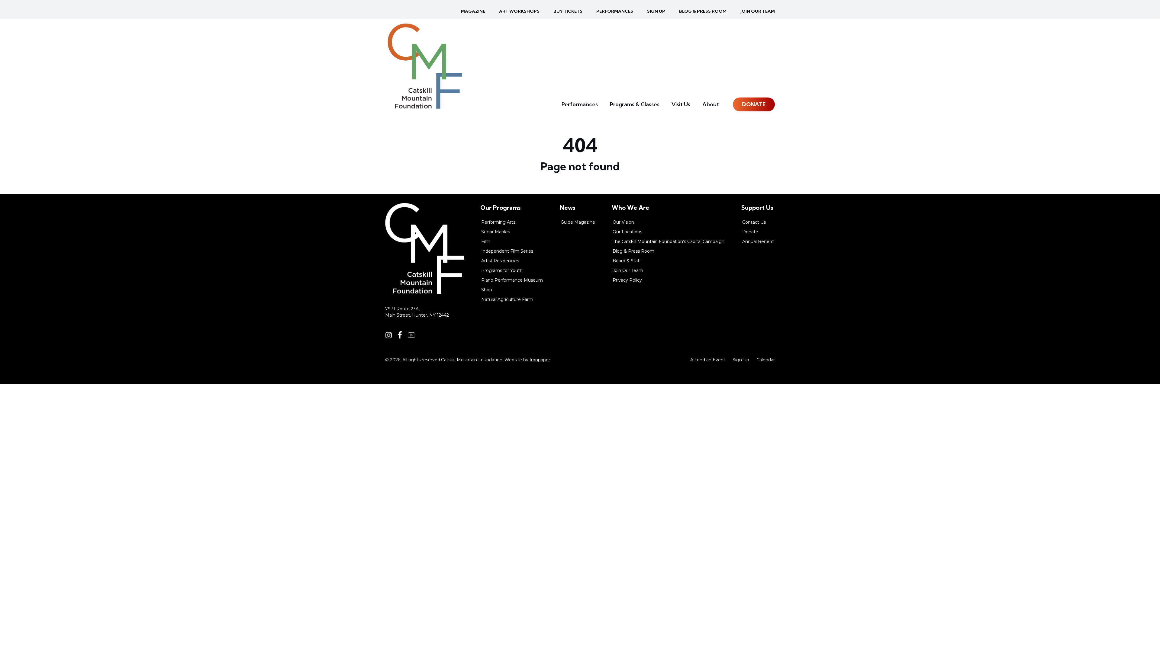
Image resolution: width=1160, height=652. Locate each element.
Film (485, 241)
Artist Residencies (500, 261)
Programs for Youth (502, 270)
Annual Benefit (758, 241)
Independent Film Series (507, 251)
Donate (754, 104)
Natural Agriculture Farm (507, 299)
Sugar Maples (495, 232)
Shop (486, 289)
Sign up (656, 11)
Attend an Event (707, 360)
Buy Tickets (567, 11)
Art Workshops (519, 11)
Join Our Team (757, 11)
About (710, 104)
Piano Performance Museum (512, 280)
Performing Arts (498, 222)
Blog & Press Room (703, 11)
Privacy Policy (627, 280)
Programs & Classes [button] (634, 104)
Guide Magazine (578, 222)
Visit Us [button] (681, 104)
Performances (614, 11)
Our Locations (627, 232)
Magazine (473, 11)
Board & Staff (627, 261)
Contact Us (754, 222)
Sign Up (741, 360)
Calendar (765, 360)
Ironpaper (540, 360)
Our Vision (623, 222)
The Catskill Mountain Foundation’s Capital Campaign (668, 241)
